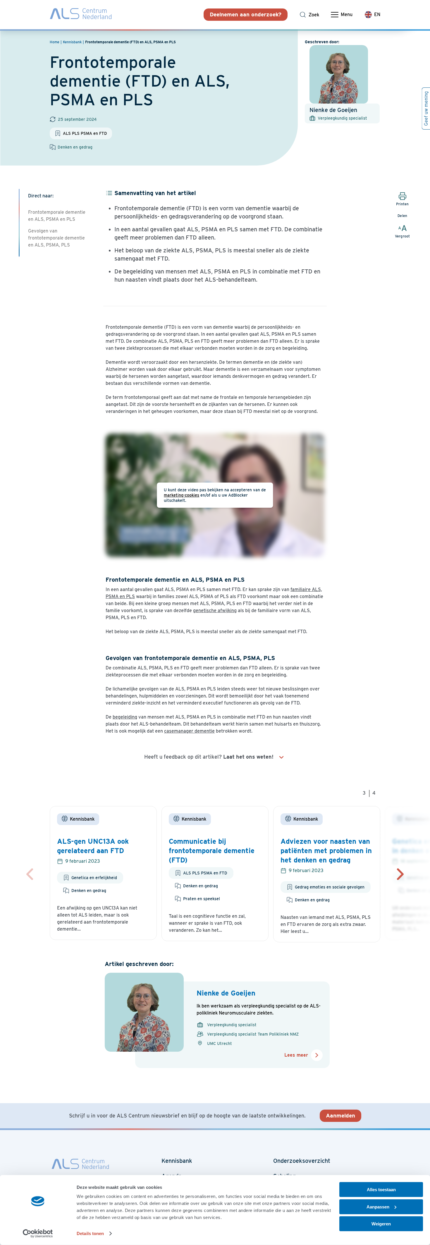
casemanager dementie (189, 731)
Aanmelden (340, 1115)
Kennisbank (176, 1160)
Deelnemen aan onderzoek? (245, 14)
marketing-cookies (181, 495)
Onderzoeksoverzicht (301, 1160)
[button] (400, 874)
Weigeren (381, 1223)
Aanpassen (378, 1206)
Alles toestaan (381, 1189)
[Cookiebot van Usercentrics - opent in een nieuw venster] (37, 1233)
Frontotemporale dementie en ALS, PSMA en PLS (56, 215)
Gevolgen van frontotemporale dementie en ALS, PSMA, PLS (56, 238)
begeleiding (125, 717)
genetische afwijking (215, 610)
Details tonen (90, 1233)
